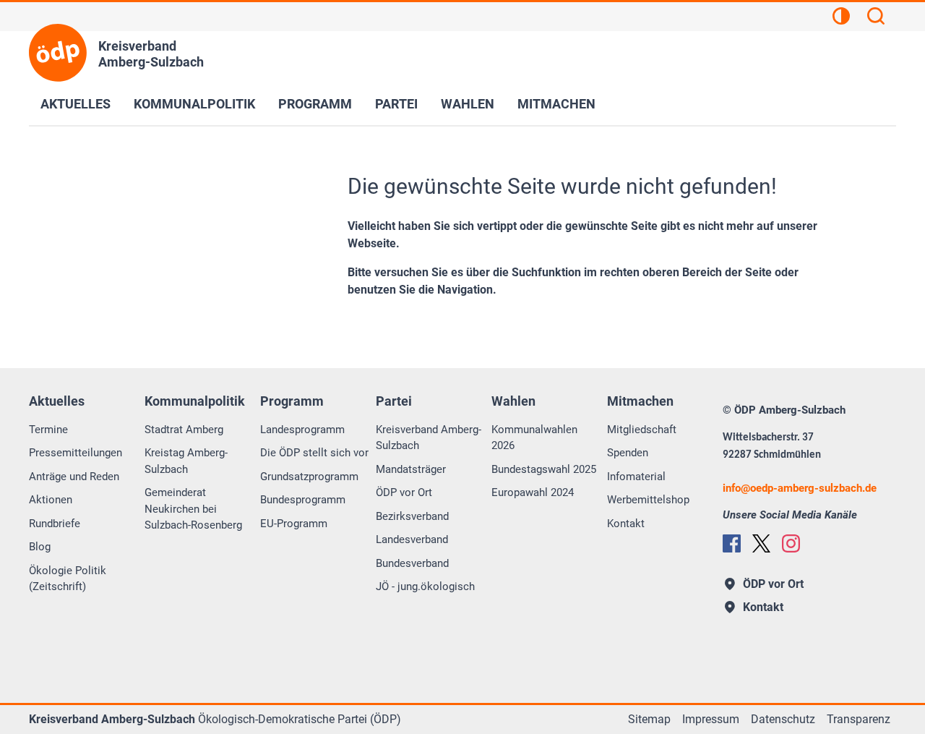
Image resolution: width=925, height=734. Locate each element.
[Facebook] (732, 543)
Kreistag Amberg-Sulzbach (186, 461)
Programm (315, 103)
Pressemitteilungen (75, 452)
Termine (48, 429)
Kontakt (626, 523)
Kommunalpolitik (194, 103)
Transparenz (858, 719)
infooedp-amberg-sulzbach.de (800, 488)
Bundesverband (412, 563)
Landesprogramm (302, 429)
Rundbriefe (54, 523)
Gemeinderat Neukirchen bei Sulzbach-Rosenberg (193, 509)
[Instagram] (791, 543)
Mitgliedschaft (641, 429)
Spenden (627, 452)
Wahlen (467, 103)
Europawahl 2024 (532, 492)
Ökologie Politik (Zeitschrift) (67, 579)
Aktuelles (75, 103)
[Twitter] (761, 543)
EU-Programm (293, 523)
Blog (40, 546)
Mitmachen (556, 103)
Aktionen (50, 499)
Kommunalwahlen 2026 (534, 438)
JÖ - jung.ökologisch (425, 586)
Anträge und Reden (74, 476)
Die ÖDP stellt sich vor (314, 452)
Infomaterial (636, 476)
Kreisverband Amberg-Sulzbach (428, 438)
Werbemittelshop (648, 499)
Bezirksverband (412, 516)
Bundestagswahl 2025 (543, 469)
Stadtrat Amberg (184, 429)
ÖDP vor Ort (404, 492)
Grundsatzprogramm (309, 476)
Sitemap (649, 719)
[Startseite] (58, 53)
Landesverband (412, 539)
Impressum (710, 719)
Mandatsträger (411, 469)
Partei (396, 103)
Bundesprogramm (302, 499)
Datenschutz (783, 719)
